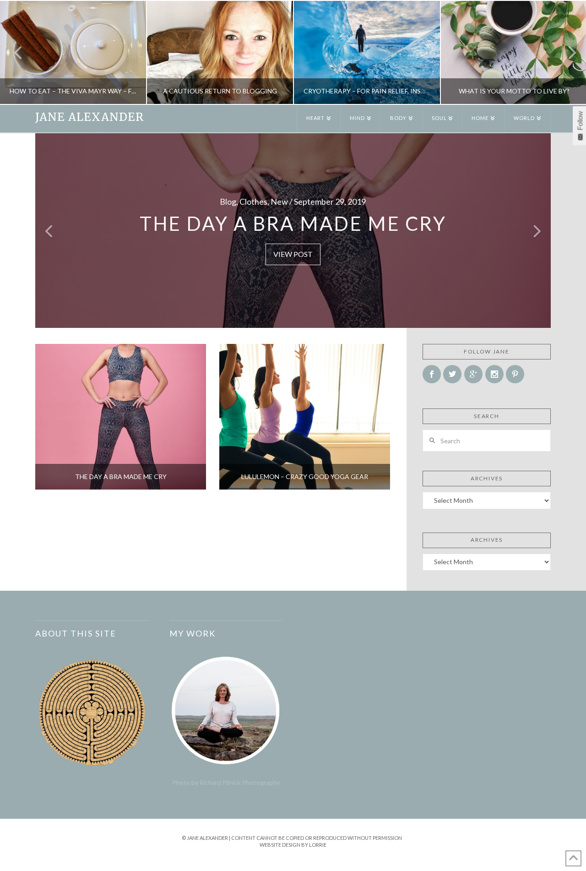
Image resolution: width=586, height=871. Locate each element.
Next (566, 52)
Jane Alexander (89, 117)
